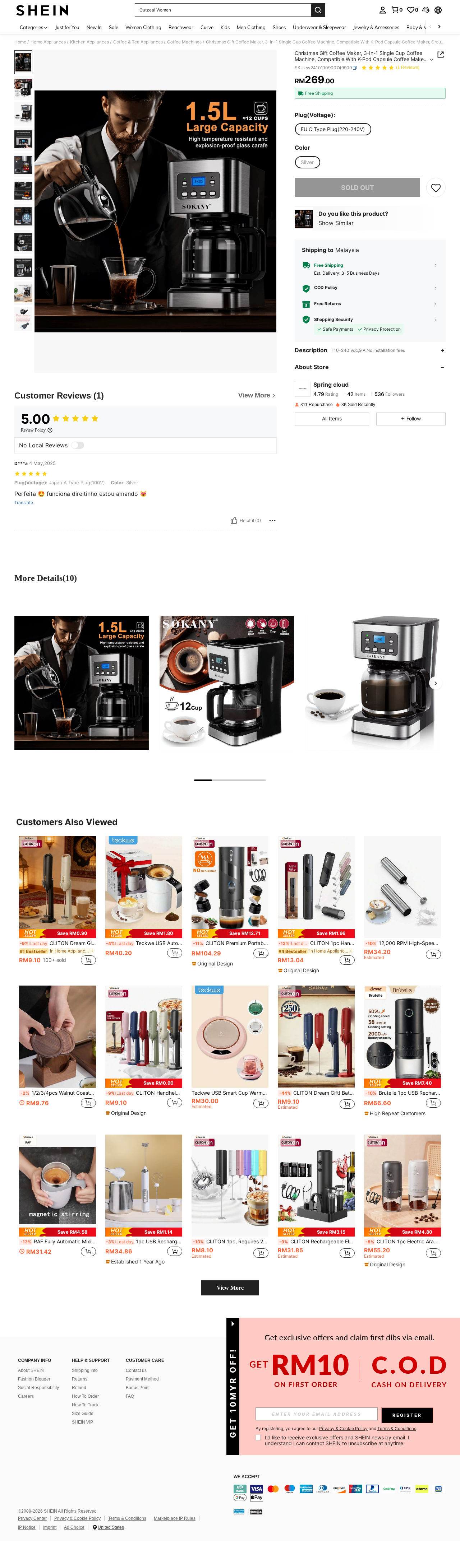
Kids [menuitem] (225, 27)
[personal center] (382, 10)
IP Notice (27, 1527)
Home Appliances (48, 42)
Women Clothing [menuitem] (143, 27)
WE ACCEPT (246, 1477)
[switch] (77, 445)
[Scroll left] (430, 27)
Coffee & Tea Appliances (138, 42)
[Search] (318, 10)
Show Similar (336, 223)
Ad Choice (74, 1527)
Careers (26, 1396)
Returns (79, 1379)
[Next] (435, 682)
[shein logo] (42, 10)
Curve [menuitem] (207, 27)
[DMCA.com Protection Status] (256, 1511)
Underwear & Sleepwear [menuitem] (319, 27)
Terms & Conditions (127, 1518)
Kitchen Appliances (89, 42)
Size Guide (82, 1413)
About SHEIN (31, 1370)
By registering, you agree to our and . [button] (336, 1428)
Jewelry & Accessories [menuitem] (376, 27)
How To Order (85, 1396)
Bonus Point (138, 1387)
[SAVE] (436, 187)
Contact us (136, 1370)
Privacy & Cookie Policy (77, 1518)
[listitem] (57, 904)
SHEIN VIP (82, 1422)
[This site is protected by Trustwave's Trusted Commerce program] (239, 1511)
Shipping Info (85, 1370)
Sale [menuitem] (113, 27)
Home (20, 42)
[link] (397, 9)
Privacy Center (32, 1518)
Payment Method (142, 1379)
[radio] (333, 129)
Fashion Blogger (34, 1379)
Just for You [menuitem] (67, 27)
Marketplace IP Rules (175, 1518)
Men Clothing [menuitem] (251, 27)
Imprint (49, 1527)
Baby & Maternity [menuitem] (425, 27)
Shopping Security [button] (333, 319)
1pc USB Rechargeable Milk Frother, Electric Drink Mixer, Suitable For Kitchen (144, 1241)
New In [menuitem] (94, 27)
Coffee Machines (184, 42)
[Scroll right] (439, 27)
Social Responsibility (38, 1387)
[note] (57, 933)
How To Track (85, 1404)
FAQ (130, 1396)
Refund (79, 1387)
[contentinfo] (341, 1493)
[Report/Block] (272, 520)
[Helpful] (234, 520)
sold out (357, 187)
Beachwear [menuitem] (181, 27)
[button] (426, 10)
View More (230, 1288)
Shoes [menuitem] (279, 27)
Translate (23, 502)
